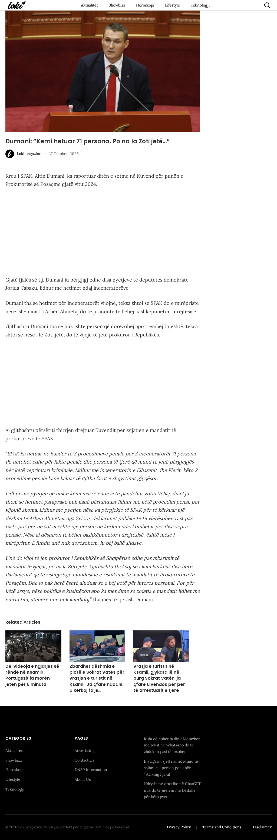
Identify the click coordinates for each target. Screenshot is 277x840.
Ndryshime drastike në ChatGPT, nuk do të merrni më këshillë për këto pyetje (173, 790)
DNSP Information (91, 769)
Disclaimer (262, 827)
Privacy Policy (179, 827)
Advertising (85, 750)
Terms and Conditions (221, 827)
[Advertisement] (102, 233)
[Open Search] (267, 5)
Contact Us (84, 760)
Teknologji (200, 5)
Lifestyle (172, 5)
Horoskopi (145, 5)
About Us (83, 779)
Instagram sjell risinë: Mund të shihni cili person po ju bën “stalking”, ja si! (171, 768)
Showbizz (117, 5)
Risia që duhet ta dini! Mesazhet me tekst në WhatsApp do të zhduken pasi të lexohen (172, 745)
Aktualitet (89, 5)
